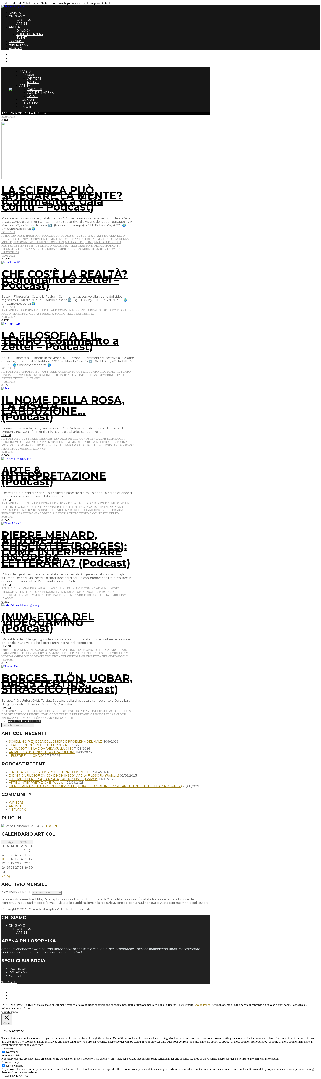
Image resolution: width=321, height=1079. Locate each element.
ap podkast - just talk (74, 235)
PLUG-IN (15, 48)
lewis (44, 714)
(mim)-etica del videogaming (24, 649)
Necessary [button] (7, 1048)
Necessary (12, 1052)
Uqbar (46, 717)
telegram (74, 313)
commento (67, 310)
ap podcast (46, 235)
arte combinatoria (91, 588)
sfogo (106, 653)
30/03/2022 (8, 116)
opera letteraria (108, 510)
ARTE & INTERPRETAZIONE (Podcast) (53, 476)
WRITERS (23, 20)
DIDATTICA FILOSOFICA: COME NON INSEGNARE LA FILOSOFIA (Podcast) (64, 775)
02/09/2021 (8, 452)
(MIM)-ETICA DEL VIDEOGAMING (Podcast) (47, 622)
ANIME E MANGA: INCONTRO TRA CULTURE (42, 752)
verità (114, 513)
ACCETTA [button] (23, 1008)
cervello (117, 235)
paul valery (34, 595)
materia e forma (107, 242)
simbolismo (119, 595)
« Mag (5, 876)
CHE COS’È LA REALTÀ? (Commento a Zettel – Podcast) (64, 279)
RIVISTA (15, 13)
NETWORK (17, 809)
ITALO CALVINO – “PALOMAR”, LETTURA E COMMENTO (50, 772)
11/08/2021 (8, 659)
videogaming (12, 656)
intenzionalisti (23, 506)
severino (106, 375)
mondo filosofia (56, 375)
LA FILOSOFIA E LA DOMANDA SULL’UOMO (41, 748)
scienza (26, 249)
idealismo (105, 711)
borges (114, 588)
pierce (99, 445)
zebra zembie (56, 249)
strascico (23, 717)
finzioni (48, 591)
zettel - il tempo (26, 378)
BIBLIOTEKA (18, 44)
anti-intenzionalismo (19, 588)
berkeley (47, 711)
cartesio (101, 235)
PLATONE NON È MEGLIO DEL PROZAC (39, 745)
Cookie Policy (202, 1004)
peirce (88, 445)
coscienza (69, 238)
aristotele (95, 649)
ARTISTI (22, 23)
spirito (38, 249)
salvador (118, 714)
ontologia (96, 245)
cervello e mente (46, 238)
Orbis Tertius (60, 714)
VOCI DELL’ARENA (29, 34)
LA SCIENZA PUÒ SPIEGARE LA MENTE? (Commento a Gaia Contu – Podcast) (62, 198)
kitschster (42, 510)
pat (79, 445)
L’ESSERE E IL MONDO (26, 755)
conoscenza (89, 438)
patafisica (86, 714)
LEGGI (6, 435)
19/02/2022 (8, 381)
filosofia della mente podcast (38, 242)
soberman (48, 513)
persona (51, 595)
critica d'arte (99, 503)
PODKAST (16, 41)
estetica (75, 711)
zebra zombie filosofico (88, 249)
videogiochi (34, 656)
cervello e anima (15, 238)
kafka (27, 510)
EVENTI (22, 37)
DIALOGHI (24, 30)
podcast (34, 313)
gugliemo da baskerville (41, 442)
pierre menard (71, 595)
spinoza (7, 717)
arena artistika (52, 503)
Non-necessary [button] (10, 1062)
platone (77, 375)
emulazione (11, 653)
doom (123, 649)
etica (26, 653)
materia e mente (14, 245)
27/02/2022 (8, 317)
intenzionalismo (70, 591)
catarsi (111, 649)
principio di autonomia (20, 513)
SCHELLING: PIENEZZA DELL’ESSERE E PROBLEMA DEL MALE (55, 741)
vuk (43, 448)
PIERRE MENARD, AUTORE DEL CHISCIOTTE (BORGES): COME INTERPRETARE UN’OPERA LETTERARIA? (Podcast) (65, 549)
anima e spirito (24, 235)
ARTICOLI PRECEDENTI (24, 721)
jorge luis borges (99, 591)
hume (89, 242)
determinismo (90, 238)
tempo (120, 375)
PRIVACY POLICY (21, 995)
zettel (89, 313)
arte (70, 503)
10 (3, 859)
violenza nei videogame (65, 656)
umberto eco (28, 448)
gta (48, 653)
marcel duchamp (79, 510)
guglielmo (10, 442)
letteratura (12, 595)
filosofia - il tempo (115, 371)
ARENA (14, 27)
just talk (33, 375)
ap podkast (10, 310)
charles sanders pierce (59, 438)
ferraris (124, 310)
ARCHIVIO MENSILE (16, 892)
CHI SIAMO (17, 16)
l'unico (58, 510)
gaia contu (74, 242)
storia (63, 513)
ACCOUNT (16, 61)
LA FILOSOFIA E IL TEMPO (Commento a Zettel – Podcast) (60, 341)
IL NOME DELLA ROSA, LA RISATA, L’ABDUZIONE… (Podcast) (63, 408)
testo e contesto (93, 513)
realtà (48, 313)
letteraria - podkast (113, 442)
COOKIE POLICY (20, 998)
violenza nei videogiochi (107, 656)
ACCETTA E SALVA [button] (14, 1075)
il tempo (18, 375)
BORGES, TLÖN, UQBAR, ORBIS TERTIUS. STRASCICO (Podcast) (67, 684)
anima (6, 235)
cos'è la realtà (89, 310)
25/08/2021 (8, 516)
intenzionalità (113, 506)
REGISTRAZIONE (21, 58)
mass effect (61, 653)
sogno (60, 313)
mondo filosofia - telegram (63, 245)
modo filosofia (14, 313)
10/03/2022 (8, 255)
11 (8, 859)
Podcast (8, 232)
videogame (121, 653)
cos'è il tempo (87, 371)
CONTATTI (16, 54)
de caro (109, 310)
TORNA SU (9, 982)
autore (80, 503)
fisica (6, 375)
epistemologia (112, 438)
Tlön (36, 717)
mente (34, 245)
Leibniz (33, 714)
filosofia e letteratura (21, 591)
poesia (104, 595)
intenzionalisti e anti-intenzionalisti (68, 506)
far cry (38, 653)
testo (74, 513)
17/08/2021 (8, 598)
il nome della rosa (79, 442)
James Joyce (11, 510)
